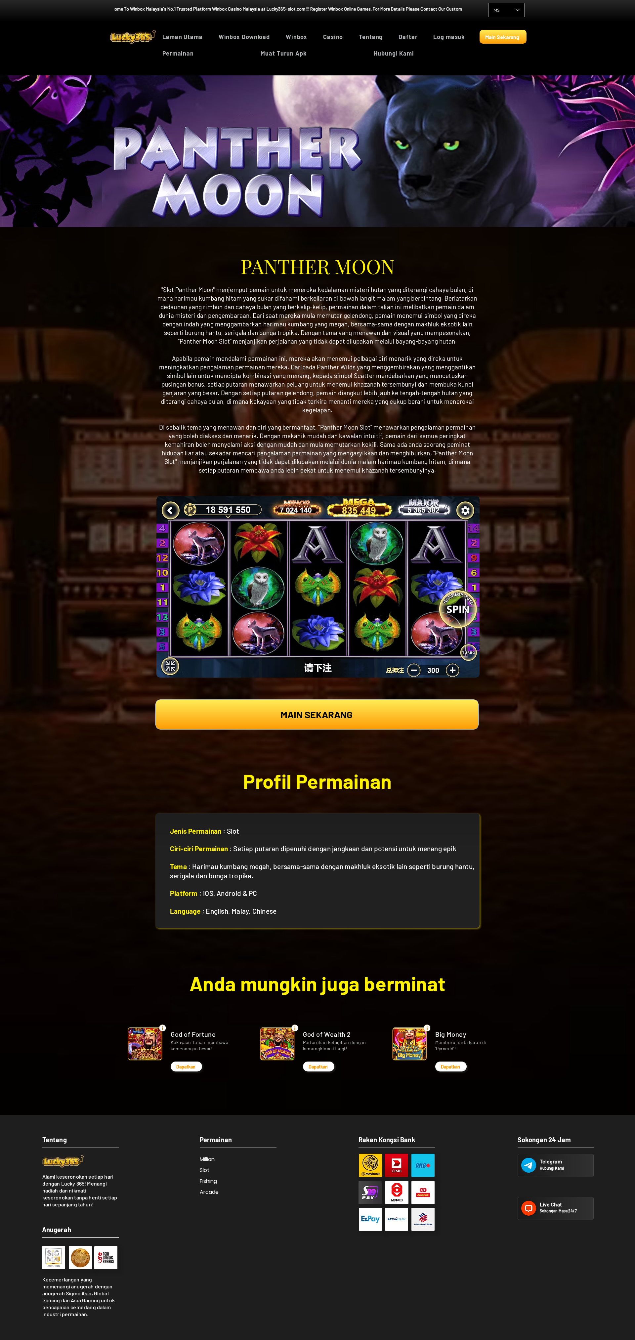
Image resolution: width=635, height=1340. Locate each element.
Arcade (209, 1192)
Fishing (208, 1181)
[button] (206, 53)
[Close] (162, 1028)
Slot (204, 1170)
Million (207, 1159)
